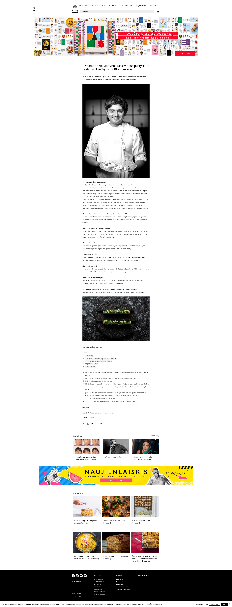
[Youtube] (81, 575)
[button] (158, 11)
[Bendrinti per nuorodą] (97, 424)
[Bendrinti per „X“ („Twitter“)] (88, 424)
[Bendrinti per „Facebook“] (83, 424)
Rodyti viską (155, 436)
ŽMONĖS (85, 417)
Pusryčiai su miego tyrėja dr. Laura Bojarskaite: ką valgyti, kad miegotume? (86, 458)
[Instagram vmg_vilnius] (34, 8)
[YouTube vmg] (34, 11)
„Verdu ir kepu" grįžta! (113, 457)
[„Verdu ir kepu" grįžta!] (116, 446)
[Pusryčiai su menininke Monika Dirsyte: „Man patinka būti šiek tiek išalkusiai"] (145, 446)
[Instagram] (77, 575)
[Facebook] (73, 575)
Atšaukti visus (214, 604)
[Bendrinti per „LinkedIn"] (92, 424)
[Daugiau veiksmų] (148, 61)
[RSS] (85, 575)
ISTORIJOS (93, 417)
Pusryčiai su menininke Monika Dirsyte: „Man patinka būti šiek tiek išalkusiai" (143, 458)
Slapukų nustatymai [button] (202, 604)
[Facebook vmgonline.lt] (34, 5)
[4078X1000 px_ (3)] (116, 36)
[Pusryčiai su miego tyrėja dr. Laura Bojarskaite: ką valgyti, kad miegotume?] (86, 446)
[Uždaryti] (230, 604)
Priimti (224, 604)
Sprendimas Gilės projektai (79, 596)
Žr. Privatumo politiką (156, 604)
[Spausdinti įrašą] (101, 424)
